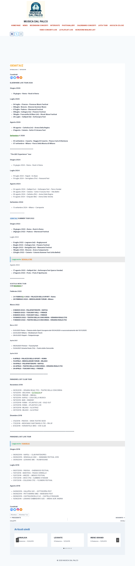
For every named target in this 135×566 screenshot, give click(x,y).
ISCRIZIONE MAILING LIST (85, 30)
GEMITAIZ (14, 218)
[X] (16, 34)
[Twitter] (14, 77)
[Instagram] (21, 34)
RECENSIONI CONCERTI (39, 25)
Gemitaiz (14, 514)
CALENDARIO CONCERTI (86, 25)
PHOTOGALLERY (68, 25)
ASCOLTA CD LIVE (117, 25)
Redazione (14, 69)
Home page (15, 25)
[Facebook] (12, 34)
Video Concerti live (48, 30)
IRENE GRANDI (97, 538)
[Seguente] (117, 540)
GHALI (120, 519)
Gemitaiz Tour (23, 514)
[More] (21, 77)
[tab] (63, 548)
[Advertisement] (67, 49)
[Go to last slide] (17, 540)
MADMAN (17, 286)
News (25, 25)
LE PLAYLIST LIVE (66, 30)
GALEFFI (15, 519)
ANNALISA (22, 538)
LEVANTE (58, 538)
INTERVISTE (55, 25)
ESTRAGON (36, 393)
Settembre (14, 136)
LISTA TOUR (103, 25)
